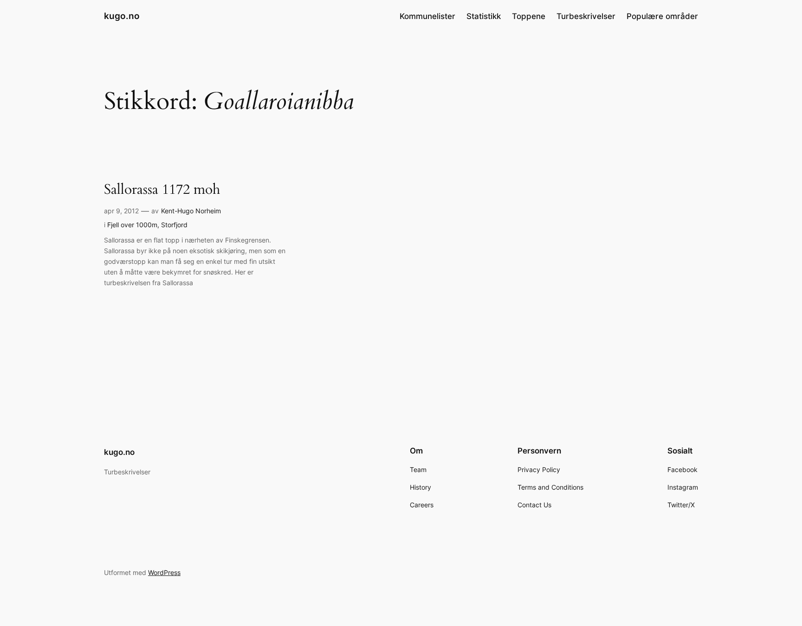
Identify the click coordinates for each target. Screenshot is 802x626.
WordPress (164, 572)
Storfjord (174, 225)
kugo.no (122, 15)
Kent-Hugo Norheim (191, 211)
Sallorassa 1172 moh (162, 190)
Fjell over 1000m (132, 225)
